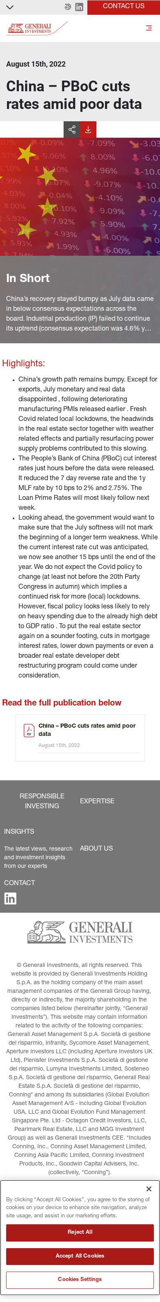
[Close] (149, 1189)
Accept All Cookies (80, 1256)
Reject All (80, 1232)
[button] (68, 7)
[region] (80, 1237)
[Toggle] (149, 28)
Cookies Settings (80, 1280)
